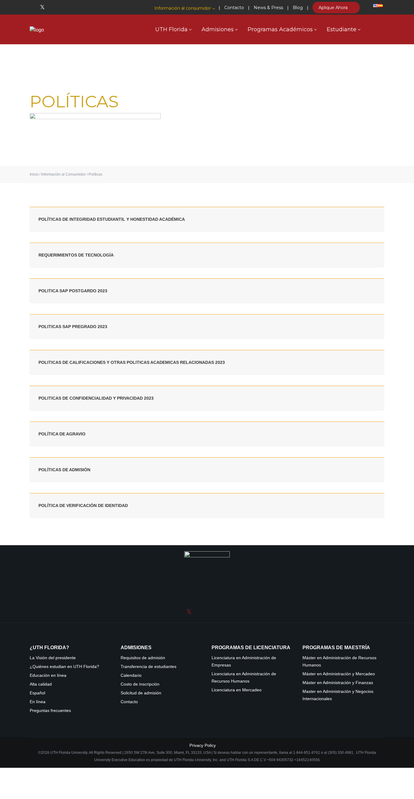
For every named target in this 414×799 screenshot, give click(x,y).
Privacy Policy (202, 745)
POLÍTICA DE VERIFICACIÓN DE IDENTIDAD (83, 505)
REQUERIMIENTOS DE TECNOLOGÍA (76, 255)
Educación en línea (48, 675)
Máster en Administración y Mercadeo (338, 674)
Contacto (129, 702)
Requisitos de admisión (143, 658)
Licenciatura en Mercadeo (237, 690)
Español (37, 693)
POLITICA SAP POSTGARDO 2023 (72, 290)
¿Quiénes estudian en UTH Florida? (64, 666)
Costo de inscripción (140, 684)
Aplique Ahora (334, 7)
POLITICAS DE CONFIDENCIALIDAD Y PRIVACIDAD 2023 (96, 398)
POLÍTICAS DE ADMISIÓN (64, 469)
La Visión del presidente (53, 658)
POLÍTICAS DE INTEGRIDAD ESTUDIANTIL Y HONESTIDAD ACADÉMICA (111, 219)
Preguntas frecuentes (50, 710)
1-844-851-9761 (307, 752)
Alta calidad (41, 684)
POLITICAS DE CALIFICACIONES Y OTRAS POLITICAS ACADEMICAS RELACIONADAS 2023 (131, 362)
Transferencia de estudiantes (148, 666)
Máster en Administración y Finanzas (337, 682)
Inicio (34, 174)
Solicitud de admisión (141, 693)
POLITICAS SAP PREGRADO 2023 (72, 326)
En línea (37, 702)
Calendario (131, 675)
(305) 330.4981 (340, 752)
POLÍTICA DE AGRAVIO (61, 433)
